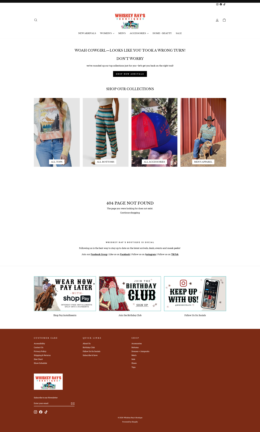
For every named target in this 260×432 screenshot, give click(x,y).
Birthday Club (89, 347)
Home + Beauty (162, 33)
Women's (106, 33)
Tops (133, 367)
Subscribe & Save (90, 355)
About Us (87, 343)
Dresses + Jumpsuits (140, 351)
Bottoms (135, 347)
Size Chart (38, 359)
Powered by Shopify (130, 422)
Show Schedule (40, 363)
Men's (122, 33)
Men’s (133, 355)
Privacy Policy (40, 351)
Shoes (134, 363)
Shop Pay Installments (64, 315)
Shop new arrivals (130, 74)
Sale (179, 33)
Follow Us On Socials (195, 315)
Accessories (138, 33)
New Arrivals (87, 33)
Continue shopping (130, 212)
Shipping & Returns (42, 355)
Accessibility (39, 343)
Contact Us (38, 347)
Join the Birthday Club (130, 315)
